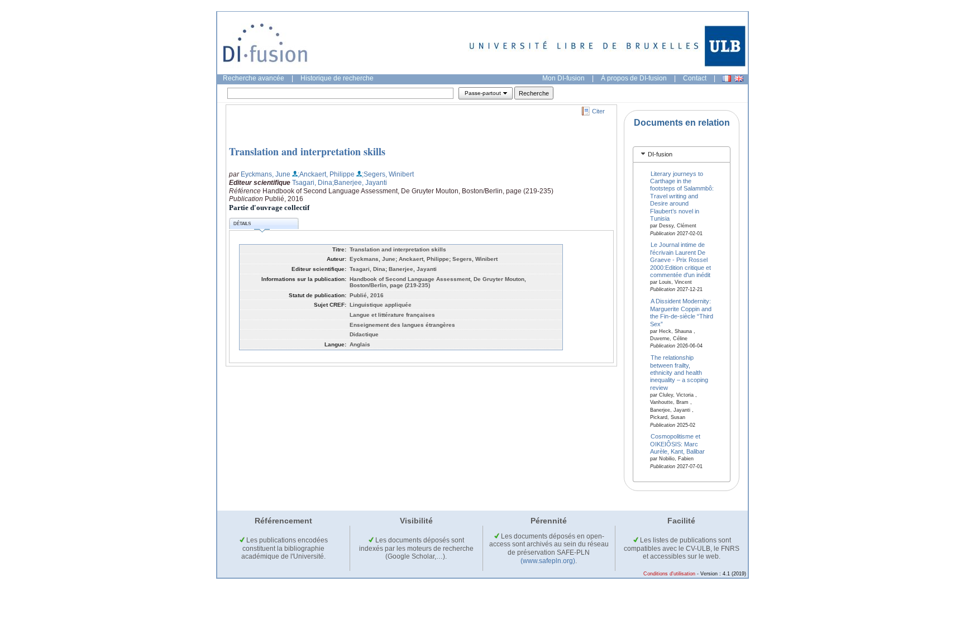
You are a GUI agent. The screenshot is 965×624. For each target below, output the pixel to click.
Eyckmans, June (265, 174)
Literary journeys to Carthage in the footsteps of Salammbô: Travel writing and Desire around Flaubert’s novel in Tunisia (682, 196)
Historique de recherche (337, 78)
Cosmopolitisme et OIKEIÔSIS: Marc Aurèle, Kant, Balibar (677, 444)
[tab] (681, 154)
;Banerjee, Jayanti (359, 183)
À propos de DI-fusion (634, 78)
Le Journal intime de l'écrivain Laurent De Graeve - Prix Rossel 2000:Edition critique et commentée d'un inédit (680, 259)
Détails (242, 223)
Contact (694, 78)
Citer (598, 111)
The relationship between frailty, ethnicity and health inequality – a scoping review (679, 372)
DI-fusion (660, 154)
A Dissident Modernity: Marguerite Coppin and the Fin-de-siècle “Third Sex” (681, 312)
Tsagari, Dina (312, 183)
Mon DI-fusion (563, 78)
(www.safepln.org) (547, 561)
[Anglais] (738, 78)
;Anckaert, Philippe (326, 174)
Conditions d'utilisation (669, 574)
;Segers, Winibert (388, 174)
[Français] (726, 78)
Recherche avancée (253, 78)
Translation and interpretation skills (307, 151)
